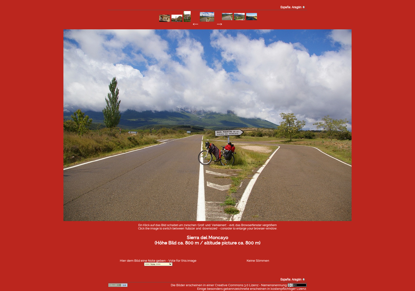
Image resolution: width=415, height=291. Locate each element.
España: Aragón (291, 7)
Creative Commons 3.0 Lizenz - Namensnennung (251, 285)
